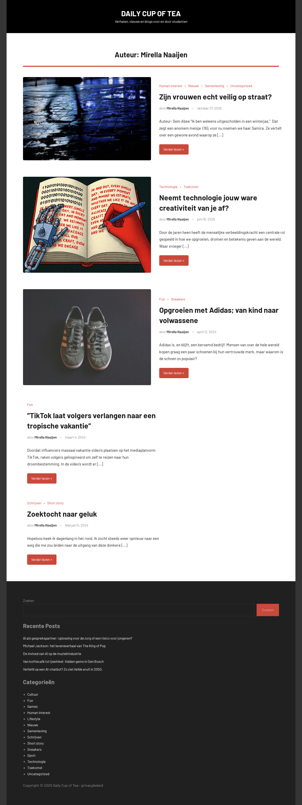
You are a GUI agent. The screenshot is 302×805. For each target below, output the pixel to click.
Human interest (170, 86)
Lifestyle (33, 719)
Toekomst (190, 187)
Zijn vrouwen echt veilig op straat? (216, 96)
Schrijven (34, 503)
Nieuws (193, 86)
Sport (31, 755)
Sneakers (178, 299)
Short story (55, 503)
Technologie (168, 187)
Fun (162, 299)
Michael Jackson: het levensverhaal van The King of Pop (64, 646)
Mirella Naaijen (178, 108)
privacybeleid (92, 785)
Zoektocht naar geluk (62, 513)
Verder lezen (172, 149)
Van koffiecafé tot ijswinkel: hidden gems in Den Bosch (63, 661)
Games (32, 706)
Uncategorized (241, 86)
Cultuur (32, 694)
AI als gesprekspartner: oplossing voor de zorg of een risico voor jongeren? (77, 638)
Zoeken (28, 600)
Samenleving (214, 86)
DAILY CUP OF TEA (151, 13)
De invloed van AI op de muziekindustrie (52, 653)
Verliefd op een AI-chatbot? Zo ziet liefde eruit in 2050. (63, 669)
